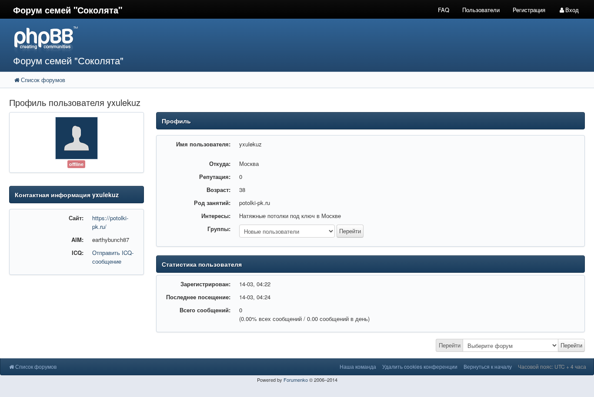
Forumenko (296, 379)
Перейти (450, 345)
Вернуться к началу (488, 366)
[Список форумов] (222, 39)
